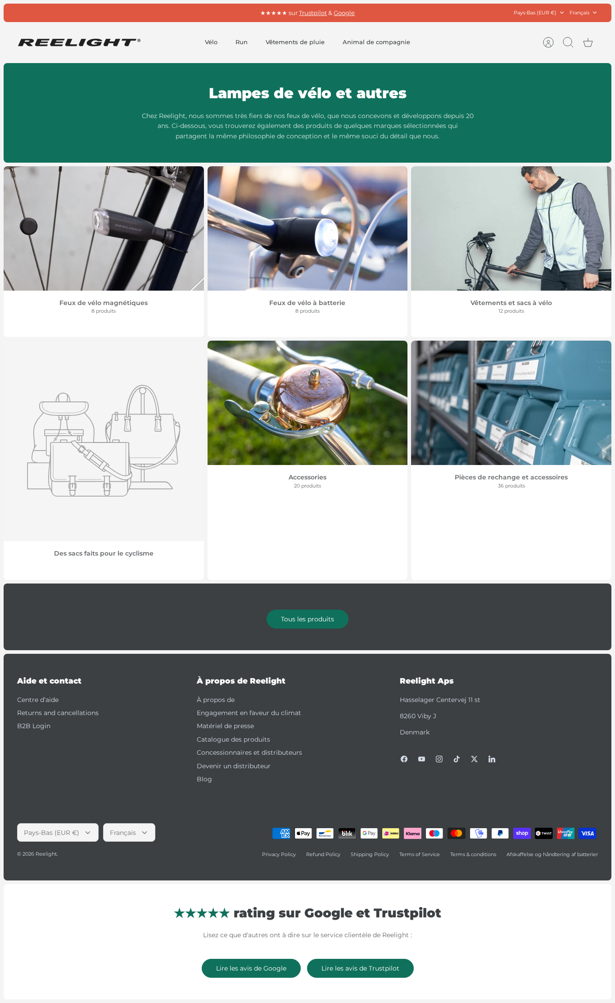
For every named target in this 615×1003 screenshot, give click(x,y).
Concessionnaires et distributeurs (249, 752)
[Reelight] (79, 42)
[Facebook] (404, 759)
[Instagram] (439, 759)
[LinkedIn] (492, 759)
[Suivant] (407, 12)
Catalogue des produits (233, 739)
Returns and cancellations (58, 713)
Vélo (211, 42)
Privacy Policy (279, 854)
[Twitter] (474, 759)
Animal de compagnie (376, 42)
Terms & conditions (473, 854)
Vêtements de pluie (295, 42)
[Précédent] (207, 12)
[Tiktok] (457, 759)
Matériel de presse (225, 726)
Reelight (46, 854)
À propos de (216, 700)
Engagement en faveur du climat (249, 713)
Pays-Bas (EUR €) (535, 12)
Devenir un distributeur (234, 766)
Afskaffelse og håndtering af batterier (552, 854)
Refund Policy (323, 854)
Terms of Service (419, 854)
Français (579, 12)
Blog (204, 779)
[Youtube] (421, 759)
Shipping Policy (370, 854)
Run (241, 42)
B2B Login (33, 726)
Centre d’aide (38, 700)
